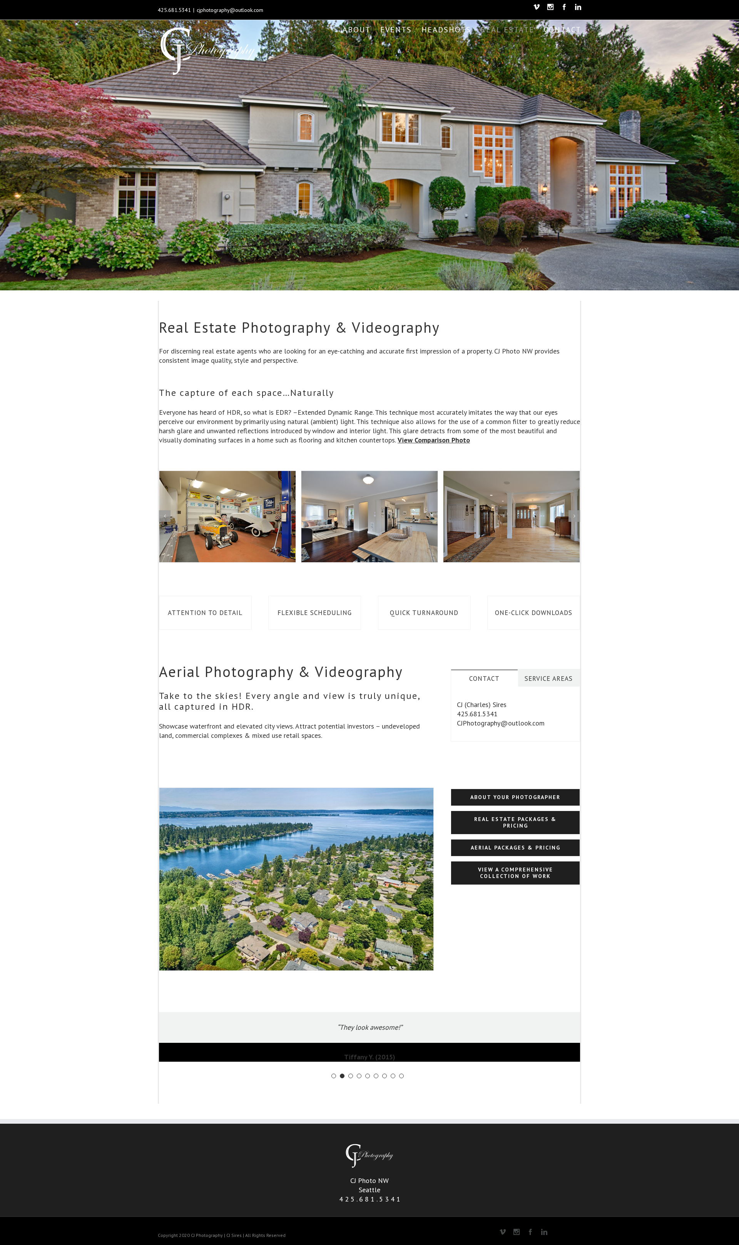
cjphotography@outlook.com (230, 10)
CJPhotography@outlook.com (501, 723)
